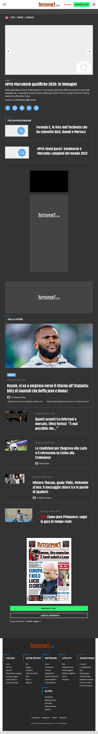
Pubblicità (49, 697)
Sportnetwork (51, 679)
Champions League (14, 673)
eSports (29, 682)
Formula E (30, 17)
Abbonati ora (48, 608)
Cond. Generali (86, 686)
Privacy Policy (86, 682)
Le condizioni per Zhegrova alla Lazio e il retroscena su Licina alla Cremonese (61, 453)
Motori (20, 17)
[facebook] (7, 108)
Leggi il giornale (50, 615)
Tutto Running (31, 673)
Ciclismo (29, 670)
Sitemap (65, 679)
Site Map (48, 703)
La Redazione (85, 667)
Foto (13, 17)
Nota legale (84, 673)
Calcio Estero (11, 679)
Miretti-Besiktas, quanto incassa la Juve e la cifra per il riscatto (68, 401)
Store (64, 676)
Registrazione (50, 700)
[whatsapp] (14, 108)
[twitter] (21, 108)
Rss (63, 664)
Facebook (36, 718)
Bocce (28, 679)
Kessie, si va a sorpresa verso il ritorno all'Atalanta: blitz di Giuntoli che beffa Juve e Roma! (48, 388)
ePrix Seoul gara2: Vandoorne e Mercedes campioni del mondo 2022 (62, 151)
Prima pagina (67, 670)
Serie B (9, 670)
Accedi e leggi (32, 621)
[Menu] (4, 4)
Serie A (9, 667)
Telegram (62, 718)
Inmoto (48, 670)
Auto (47, 664)
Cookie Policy (85, 676)
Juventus (11, 375)
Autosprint (49, 667)
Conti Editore (50, 682)
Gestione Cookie (86, 679)
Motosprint (49, 673)
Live (68, 5)
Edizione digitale (68, 673)
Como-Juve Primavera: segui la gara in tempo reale (64, 519)
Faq (81, 670)
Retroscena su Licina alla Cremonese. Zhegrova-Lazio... (25, 401)
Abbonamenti (67, 667)
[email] (29, 108)
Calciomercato (12, 682)
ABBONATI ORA (81, 4)
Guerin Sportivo (51, 676)
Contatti (83, 664)
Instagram (46, 718)
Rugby (28, 667)
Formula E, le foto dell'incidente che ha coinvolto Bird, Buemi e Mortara (61, 129)
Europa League (12, 676)
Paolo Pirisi (44, 463)
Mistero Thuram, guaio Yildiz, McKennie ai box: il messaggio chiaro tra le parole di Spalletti (60, 487)
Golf (27, 676)
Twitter (54, 718)
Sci (27, 664)
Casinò (47, 709)
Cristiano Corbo (18, 397)
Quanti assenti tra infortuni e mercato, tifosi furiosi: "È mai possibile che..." (56, 424)
